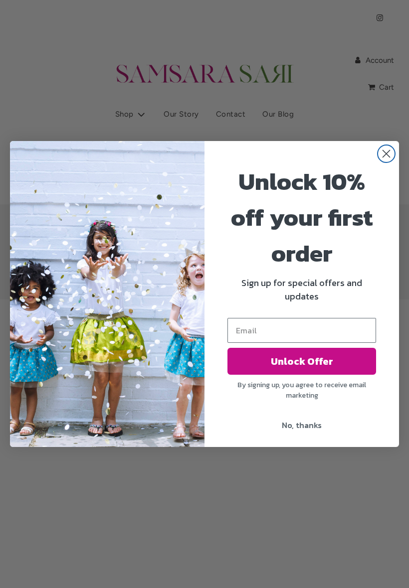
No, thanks (302, 425)
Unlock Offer (302, 361)
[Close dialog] (386, 153)
